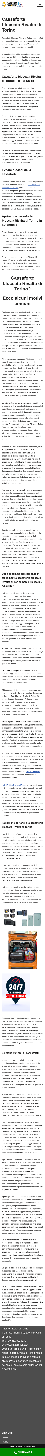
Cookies (5, 1437)
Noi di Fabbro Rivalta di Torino (14, 785)
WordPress (30, 1446)
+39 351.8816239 (16, 1340)
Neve (12, 1446)
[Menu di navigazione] (40, 4)
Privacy (5, 1442)
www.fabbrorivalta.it (17, 1344)
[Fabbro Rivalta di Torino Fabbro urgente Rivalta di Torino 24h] (12, 4)
